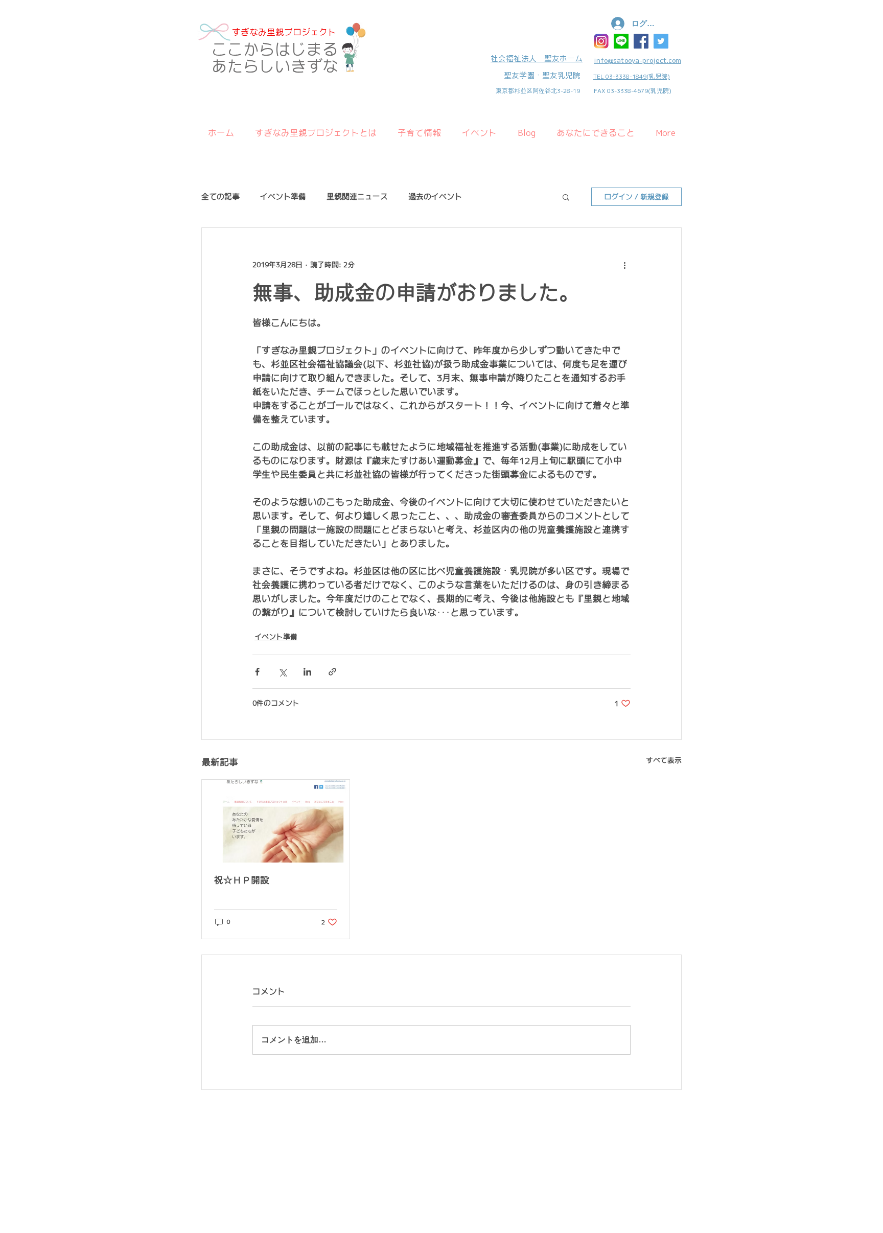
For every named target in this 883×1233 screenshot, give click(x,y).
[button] (566, 197)
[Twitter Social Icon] (661, 41)
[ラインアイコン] (621, 41)
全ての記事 (220, 196)
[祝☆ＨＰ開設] (276, 821)
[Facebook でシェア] (257, 672)
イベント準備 (283, 196)
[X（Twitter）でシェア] (282, 672)
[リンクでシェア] (332, 672)
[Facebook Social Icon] (641, 41)
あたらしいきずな (275, 66)
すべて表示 (664, 760)
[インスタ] (601, 41)
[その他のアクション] (624, 265)
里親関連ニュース (357, 196)
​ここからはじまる (275, 49)
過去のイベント (435, 196)
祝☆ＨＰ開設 (241, 880)
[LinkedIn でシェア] (307, 672)
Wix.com (272, 1122)
